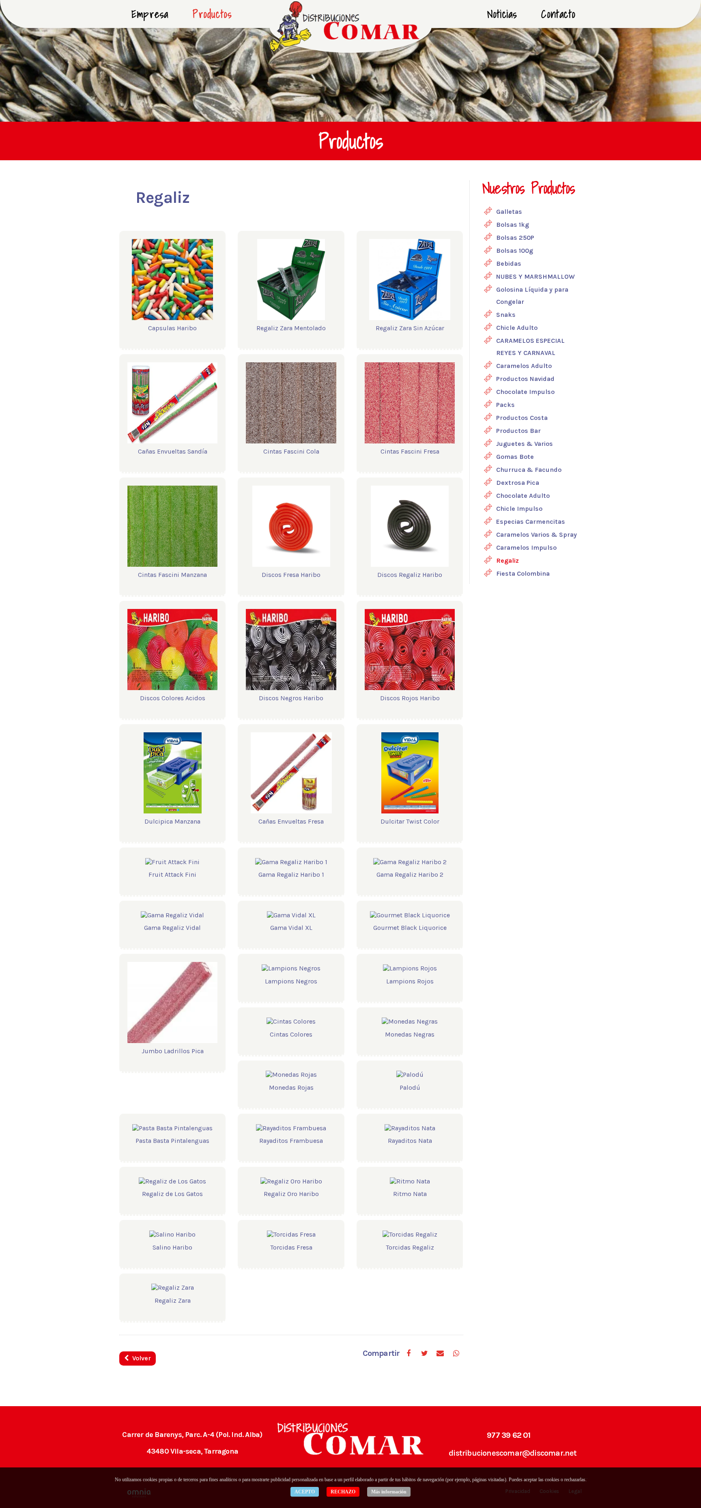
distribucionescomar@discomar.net (512, 1453)
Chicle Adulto (517, 327)
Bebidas (508, 263)
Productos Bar (518, 431)
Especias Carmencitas (530, 521)
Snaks (506, 314)
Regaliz (507, 560)
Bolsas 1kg (512, 224)
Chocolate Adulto (523, 495)
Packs (505, 405)
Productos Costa (522, 418)
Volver (141, 1358)
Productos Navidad (525, 379)
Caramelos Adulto (524, 366)
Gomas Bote (515, 456)
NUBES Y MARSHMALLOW (535, 276)
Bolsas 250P (515, 237)
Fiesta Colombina (523, 573)
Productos (212, 13)
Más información (388, 1492)
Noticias (502, 13)
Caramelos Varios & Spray (536, 534)
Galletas (509, 211)
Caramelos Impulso (526, 547)
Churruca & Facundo (528, 469)
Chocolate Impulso (525, 392)
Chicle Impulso (519, 508)
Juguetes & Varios (524, 443)
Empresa (149, 13)
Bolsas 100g (514, 250)
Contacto (558, 13)
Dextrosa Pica (517, 482)
